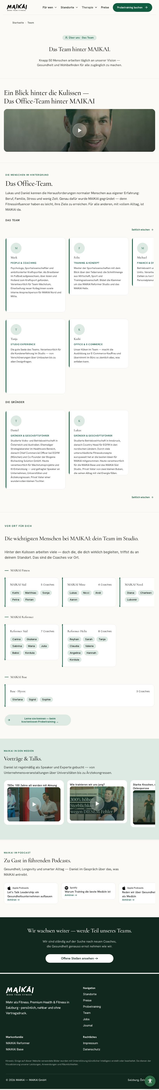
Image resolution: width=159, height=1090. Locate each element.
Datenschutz (91, 1049)
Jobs (86, 1019)
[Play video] (79, 130)
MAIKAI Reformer (18, 1043)
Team (87, 1013)
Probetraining (92, 1006)
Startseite (18, 22)
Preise (105, 7)
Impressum (90, 1043)
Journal (87, 1025)
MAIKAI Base (14, 1049)
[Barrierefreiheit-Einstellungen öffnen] (150, 1081)
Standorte (67, 7)
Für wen (48, 7)
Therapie (87, 7)
